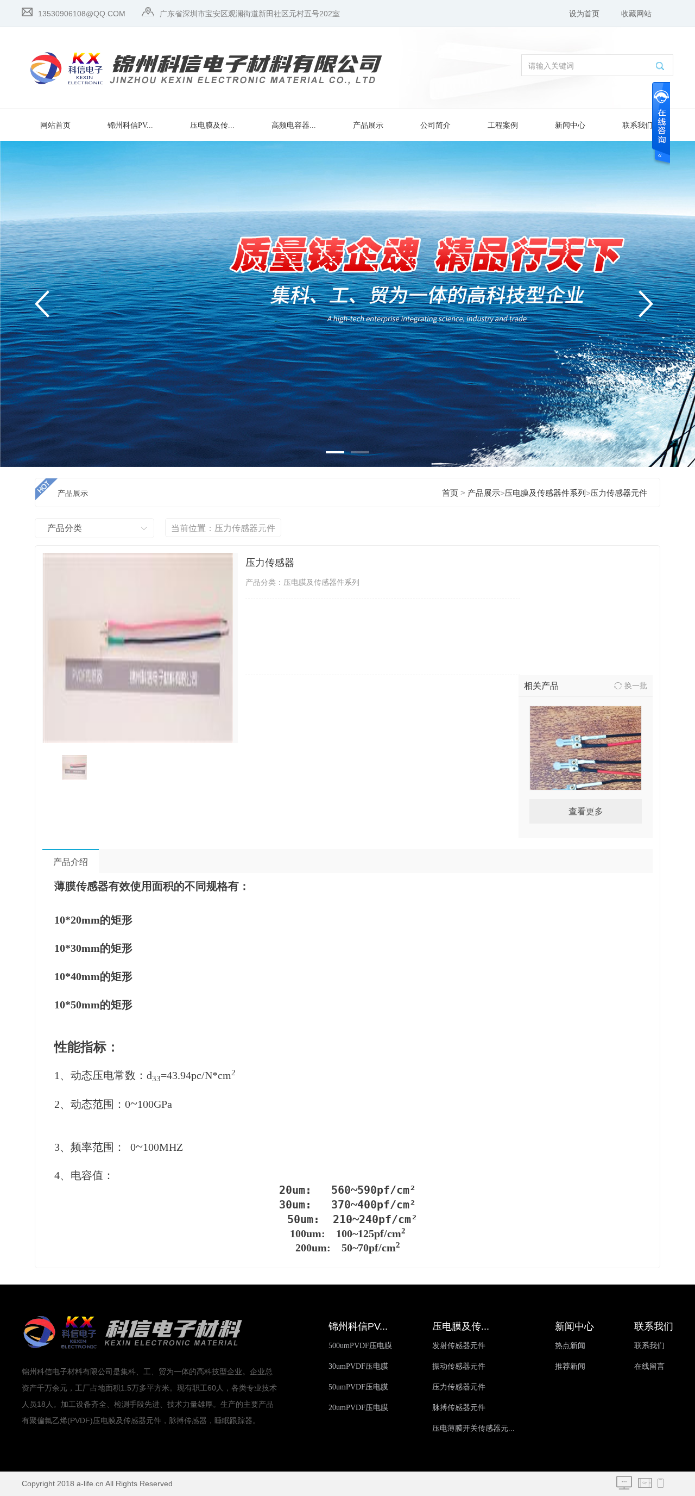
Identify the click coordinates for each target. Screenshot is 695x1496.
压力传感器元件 (618, 493)
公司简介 (435, 125)
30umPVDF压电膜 (358, 1366)
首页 (450, 493)
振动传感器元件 (458, 1366)
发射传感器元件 (458, 1346)
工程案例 (503, 125)
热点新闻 (570, 1346)
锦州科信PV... (130, 125)
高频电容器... (293, 125)
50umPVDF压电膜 (358, 1387)
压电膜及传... (212, 125)
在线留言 (649, 1366)
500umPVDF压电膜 (360, 1346)
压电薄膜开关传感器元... (473, 1428)
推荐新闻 (570, 1366)
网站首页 (55, 125)
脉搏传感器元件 (458, 1408)
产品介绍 (70, 862)
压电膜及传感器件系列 (545, 493)
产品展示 (368, 125)
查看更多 (585, 811)
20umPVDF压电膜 (358, 1408)
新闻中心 (570, 125)
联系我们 (637, 125)
